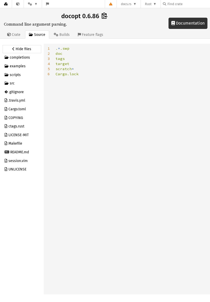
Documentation (190, 23)
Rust (148, 4)
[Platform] (33, 4)
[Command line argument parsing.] (18, 4)
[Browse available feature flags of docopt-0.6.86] (47, 4)
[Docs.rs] (6, 4)
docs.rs (126, 4)
